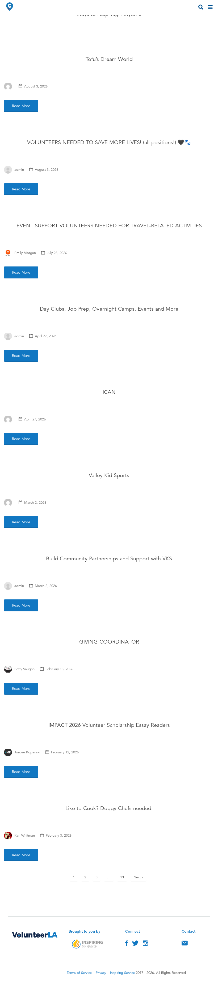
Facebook (126, 944)
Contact (185, 944)
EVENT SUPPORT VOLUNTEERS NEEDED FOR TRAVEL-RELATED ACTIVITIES (109, 225)
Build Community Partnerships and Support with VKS (109, 558)
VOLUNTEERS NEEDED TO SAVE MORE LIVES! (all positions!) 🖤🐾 (109, 142)
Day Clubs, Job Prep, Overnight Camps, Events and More (109, 309)
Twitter (135, 944)
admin (19, 170)
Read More (21, 105)
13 (122, 877)
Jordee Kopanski (27, 752)
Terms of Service (79, 973)
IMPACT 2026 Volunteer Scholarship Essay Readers (109, 725)
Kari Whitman (24, 835)
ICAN (109, 392)
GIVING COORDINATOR (109, 642)
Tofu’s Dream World (109, 59)
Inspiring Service (122, 973)
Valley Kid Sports (109, 475)
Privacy (101, 973)
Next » (138, 877)
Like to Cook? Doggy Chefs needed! (109, 808)
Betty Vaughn (24, 669)
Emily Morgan (25, 253)
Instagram (145, 944)
